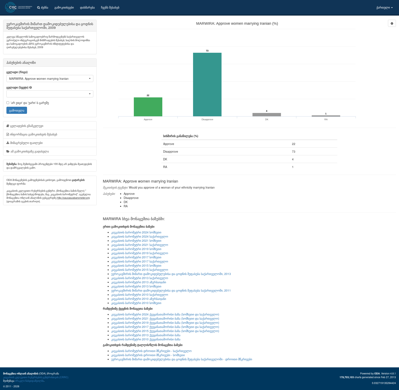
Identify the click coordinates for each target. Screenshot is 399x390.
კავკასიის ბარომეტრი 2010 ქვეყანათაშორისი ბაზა (145, 339)
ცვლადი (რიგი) (17, 72)
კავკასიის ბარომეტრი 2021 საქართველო (139, 245)
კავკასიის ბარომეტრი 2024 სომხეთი (136, 232)
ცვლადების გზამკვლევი (26, 126)
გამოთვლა (16, 110)
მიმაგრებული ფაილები (26, 143)
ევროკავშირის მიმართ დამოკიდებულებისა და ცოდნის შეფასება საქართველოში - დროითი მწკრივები (181, 359)
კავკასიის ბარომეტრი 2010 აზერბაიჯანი (138, 299)
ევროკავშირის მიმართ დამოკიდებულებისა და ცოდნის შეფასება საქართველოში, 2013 (171, 274)
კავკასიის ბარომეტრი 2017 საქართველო (139, 261)
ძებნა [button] (44, 7)
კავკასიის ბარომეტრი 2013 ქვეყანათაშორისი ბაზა (145, 335)
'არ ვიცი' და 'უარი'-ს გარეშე (30, 103)
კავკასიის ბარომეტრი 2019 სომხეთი (136, 249)
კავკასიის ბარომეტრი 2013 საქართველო (139, 278)
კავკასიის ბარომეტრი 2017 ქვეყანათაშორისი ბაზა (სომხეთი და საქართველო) (165, 327)
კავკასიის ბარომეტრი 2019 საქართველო (139, 253)
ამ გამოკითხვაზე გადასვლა (30, 151)
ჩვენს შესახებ (110, 7)
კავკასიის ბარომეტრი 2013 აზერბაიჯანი (138, 282)
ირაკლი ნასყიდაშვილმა (29, 380)
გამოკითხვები (64, 7)
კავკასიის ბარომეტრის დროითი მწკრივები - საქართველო (151, 351)
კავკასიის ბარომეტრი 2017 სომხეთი (136, 257)
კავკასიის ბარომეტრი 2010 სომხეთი (136, 303)
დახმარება (87, 7)
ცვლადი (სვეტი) (17, 87)
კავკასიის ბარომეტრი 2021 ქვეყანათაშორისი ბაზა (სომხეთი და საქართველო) (165, 318)
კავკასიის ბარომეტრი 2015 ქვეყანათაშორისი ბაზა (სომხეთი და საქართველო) (165, 331)
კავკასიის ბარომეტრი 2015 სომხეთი (136, 265)
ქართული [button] (383, 7)
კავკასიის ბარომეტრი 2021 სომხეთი (136, 240)
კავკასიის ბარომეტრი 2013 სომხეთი (136, 286)
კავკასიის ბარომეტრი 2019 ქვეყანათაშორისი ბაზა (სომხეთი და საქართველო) (165, 322)
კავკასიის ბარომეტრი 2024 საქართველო (139, 236)
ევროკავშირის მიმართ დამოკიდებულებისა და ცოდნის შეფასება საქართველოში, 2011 (171, 290)
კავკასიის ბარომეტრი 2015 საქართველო (139, 269)
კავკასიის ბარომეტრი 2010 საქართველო (139, 294)
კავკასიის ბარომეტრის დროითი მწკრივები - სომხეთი (148, 355)
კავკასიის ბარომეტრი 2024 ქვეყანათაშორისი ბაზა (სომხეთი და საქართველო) (165, 314)
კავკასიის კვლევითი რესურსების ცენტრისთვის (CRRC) (35, 377)
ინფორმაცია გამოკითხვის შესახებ (33, 134)
